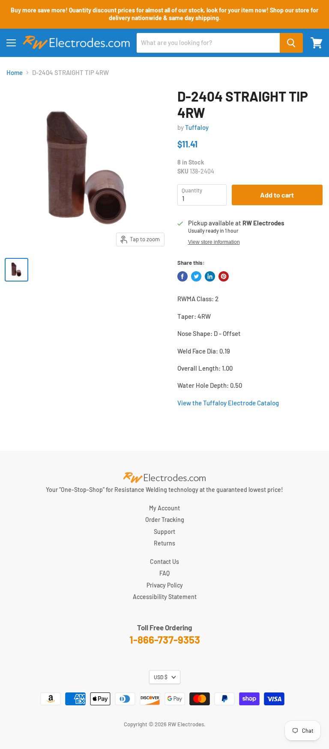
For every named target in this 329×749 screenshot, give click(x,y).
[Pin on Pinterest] (223, 276)
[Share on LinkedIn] (210, 276)
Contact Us (164, 561)
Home (14, 72)
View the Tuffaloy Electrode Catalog (228, 403)
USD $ (160, 677)
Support (164, 531)
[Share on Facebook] (182, 276)
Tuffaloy (197, 127)
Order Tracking (164, 519)
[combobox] (208, 43)
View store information (214, 242)
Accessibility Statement (165, 596)
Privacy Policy (165, 585)
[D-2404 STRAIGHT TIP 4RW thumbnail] (16, 270)
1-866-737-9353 (164, 639)
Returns (164, 543)
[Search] (291, 43)
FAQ (164, 573)
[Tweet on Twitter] (196, 276)
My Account (164, 508)
